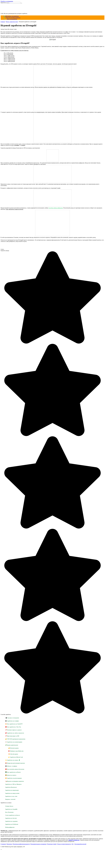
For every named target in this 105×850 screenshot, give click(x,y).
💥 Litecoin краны (13, 754)
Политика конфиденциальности (21, 844)
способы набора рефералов (56, 208)
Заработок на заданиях (11, 821)
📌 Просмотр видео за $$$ (12, 736)
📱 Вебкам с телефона (11, 766)
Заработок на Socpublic (11, 809)
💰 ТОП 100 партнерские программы (15, 739)
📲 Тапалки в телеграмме (12, 717)
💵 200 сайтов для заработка (11, 16)
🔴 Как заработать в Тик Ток (13, 727)
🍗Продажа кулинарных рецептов (14, 781)
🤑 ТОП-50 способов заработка (12, 17)
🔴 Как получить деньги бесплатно (14, 769)
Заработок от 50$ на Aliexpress (13, 784)
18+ (73, 844)
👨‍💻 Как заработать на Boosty (13, 772)
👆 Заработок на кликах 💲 (12, 760)
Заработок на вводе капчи (12, 793)
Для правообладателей (80, 844)
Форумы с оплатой (10, 799)
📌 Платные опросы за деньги (13, 730)
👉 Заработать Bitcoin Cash (15, 757)
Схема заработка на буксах (12, 815)
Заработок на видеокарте (12, 790)
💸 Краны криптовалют (11, 745)
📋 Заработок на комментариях (13, 742)
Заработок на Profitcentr (11, 824)
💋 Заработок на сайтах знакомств (14, 733)
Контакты (9, 844)
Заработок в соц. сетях (11, 796)
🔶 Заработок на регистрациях (13, 778)
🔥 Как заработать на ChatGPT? (14, 724)
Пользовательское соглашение (38, 844)
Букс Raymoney (9, 812)
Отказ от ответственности (64, 844)
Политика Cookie (51, 844)
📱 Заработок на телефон (12, 721)
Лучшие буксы (9, 806)
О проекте (3, 844)
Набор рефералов (9, 827)
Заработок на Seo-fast (11, 818)
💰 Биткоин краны (13, 748)
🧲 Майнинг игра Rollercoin (15, 751)
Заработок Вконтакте (11, 787)
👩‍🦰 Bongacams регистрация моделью (15, 763)
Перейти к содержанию (7, 1)
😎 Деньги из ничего (10, 775)
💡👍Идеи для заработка (10, 19)
